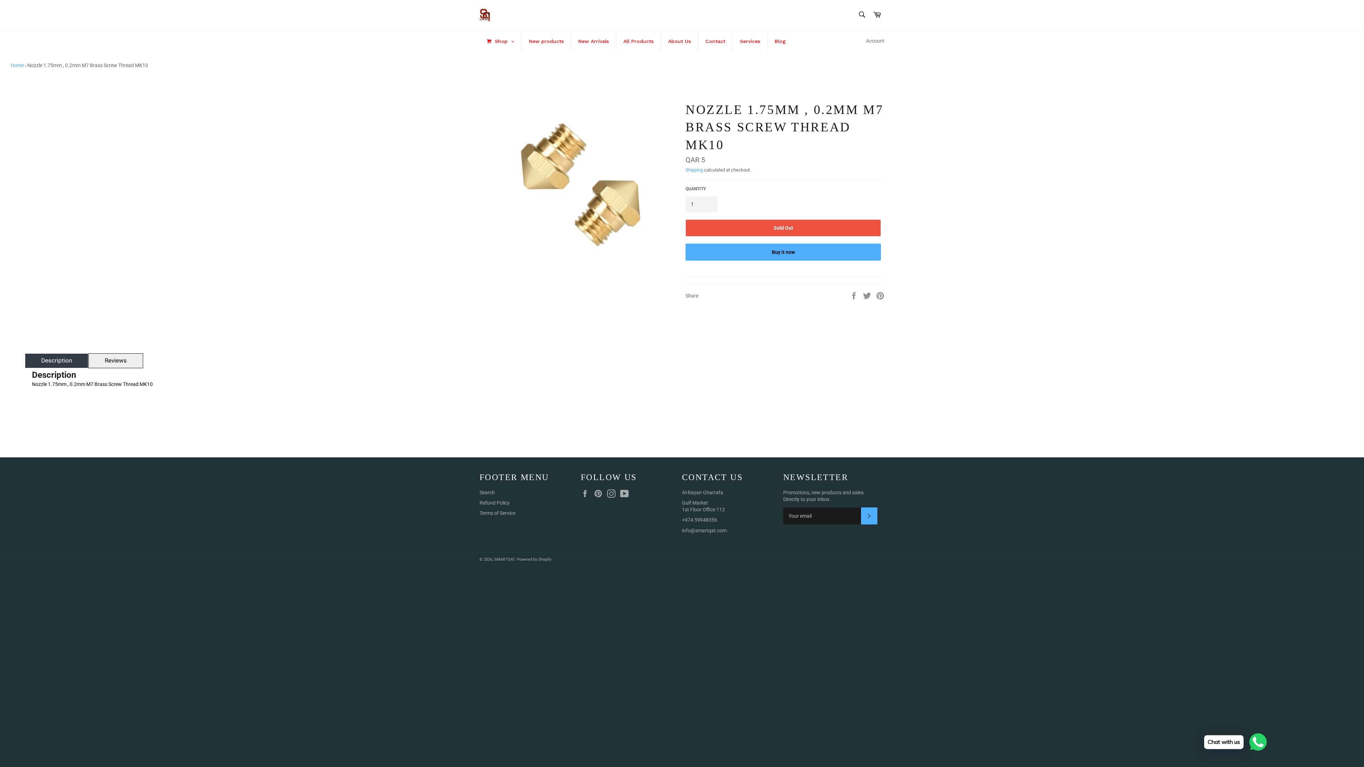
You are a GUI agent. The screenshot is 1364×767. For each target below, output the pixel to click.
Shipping (694, 170)
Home (17, 65)
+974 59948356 (699, 520)
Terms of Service (497, 513)
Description (56, 360)
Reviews (116, 360)
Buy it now (783, 252)
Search (487, 492)
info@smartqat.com (704, 530)
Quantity (696, 188)
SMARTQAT (504, 559)
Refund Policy (495, 503)
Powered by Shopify (534, 559)
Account (875, 41)
